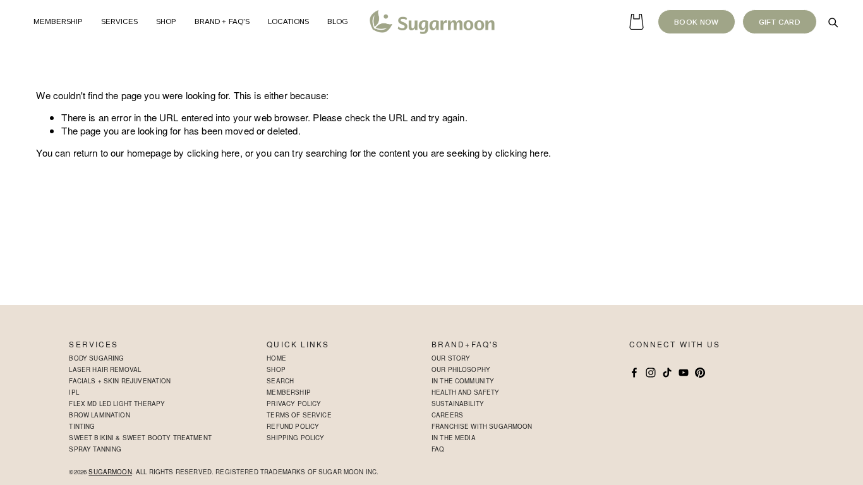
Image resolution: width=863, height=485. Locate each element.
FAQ (437, 449)
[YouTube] (684, 373)
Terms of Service (299, 415)
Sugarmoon (109, 472)
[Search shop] (832, 22)
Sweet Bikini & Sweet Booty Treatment (140, 438)
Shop (276, 369)
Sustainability (457, 403)
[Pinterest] (700, 373)
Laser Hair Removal (105, 369)
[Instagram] (651, 373)
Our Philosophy (460, 369)
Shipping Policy (295, 438)
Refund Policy (293, 426)
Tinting (82, 426)
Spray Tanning (95, 449)
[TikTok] (667, 373)
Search (280, 381)
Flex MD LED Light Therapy (117, 403)
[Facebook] (634, 373)
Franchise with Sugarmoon (482, 426)
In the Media (453, 438)
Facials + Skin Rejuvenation (120, 381)
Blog (337, 21)
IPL (73, 392)
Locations (289, 21)
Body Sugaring (96, 358)
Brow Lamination (99, 415)
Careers (447, 415)
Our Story (450, 358)
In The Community (462, 381)
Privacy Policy (294, 403)
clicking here (213, 152)
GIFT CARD (779, 22)
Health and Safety (465, 392)
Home (276, 358)
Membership (58, 21)
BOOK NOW (696, 22)
